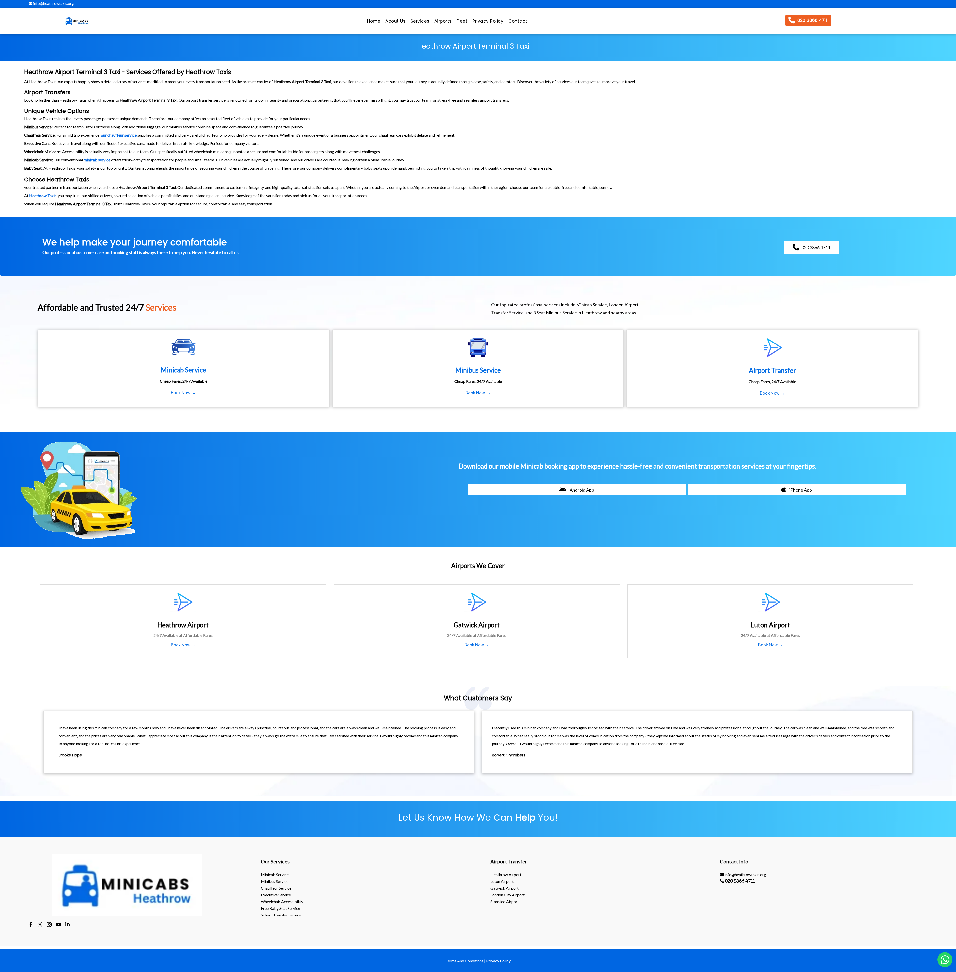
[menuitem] (374, 22)
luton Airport (502, 881)
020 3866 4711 (740, 881)
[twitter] (40, 925)
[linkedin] (67, 925)
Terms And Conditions (464, 960)
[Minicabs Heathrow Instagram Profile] (49, 925)
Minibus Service (274, 881)
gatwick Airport (504, 888)
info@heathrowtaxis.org (53, 3)
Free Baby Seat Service (280, 908)
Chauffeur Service (276, 888)
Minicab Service (275, 874)
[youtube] (58, 925)
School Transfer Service (281, 915)
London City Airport (507, 894)
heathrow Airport (505, 874)
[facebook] (30, 925)
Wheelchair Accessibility (282, 901)
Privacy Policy (498, 960)
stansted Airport (504, 901)
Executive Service (276, 894)
